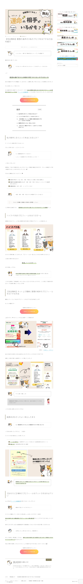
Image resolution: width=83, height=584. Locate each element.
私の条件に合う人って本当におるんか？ (28, 114)
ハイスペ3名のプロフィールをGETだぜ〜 (28, 116)
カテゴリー (60, 63)
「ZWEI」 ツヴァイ (48, 350)
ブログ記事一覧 (9, 582)
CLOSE (39, 109)
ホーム (6, 580)
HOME (6, 576)
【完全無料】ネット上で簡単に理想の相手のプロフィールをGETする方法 (30, 119)
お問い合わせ (23, 580)
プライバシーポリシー (14, 580)
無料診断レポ (23, 36)
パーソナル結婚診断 (23, 92)
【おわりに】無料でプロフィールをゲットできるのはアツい (30, 126)
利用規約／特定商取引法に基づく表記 (36, 580)
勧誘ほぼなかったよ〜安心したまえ (27, 123)
